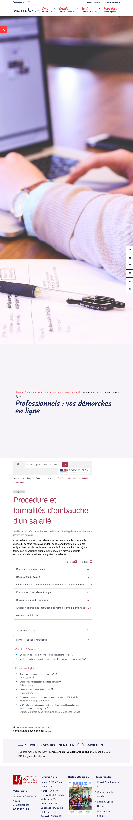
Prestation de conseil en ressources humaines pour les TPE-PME (48, 697)
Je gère (52, 478)
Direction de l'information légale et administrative (33, 727)
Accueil (19, 391)
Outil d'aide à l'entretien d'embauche (35, 689)
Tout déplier (85, 562)
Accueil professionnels (24, 478)
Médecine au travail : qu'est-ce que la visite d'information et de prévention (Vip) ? (54, 659)
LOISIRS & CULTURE (89, 10)
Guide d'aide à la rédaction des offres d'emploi (39, 682)
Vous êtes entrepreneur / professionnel (59, 391)
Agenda (89, 2)
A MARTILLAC (47, 10)
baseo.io (48, 731)
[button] (3, 29)
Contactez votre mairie (112, 2)
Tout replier (69, 562)
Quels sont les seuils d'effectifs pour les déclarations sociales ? (46, 655)
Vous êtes (30, 391)
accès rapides (110, 10)
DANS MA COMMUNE (67, 10)
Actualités (97, 2)
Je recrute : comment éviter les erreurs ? (37, 674)
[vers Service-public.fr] (74, 471)
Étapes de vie (41, 478)
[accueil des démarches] (18, 464)
